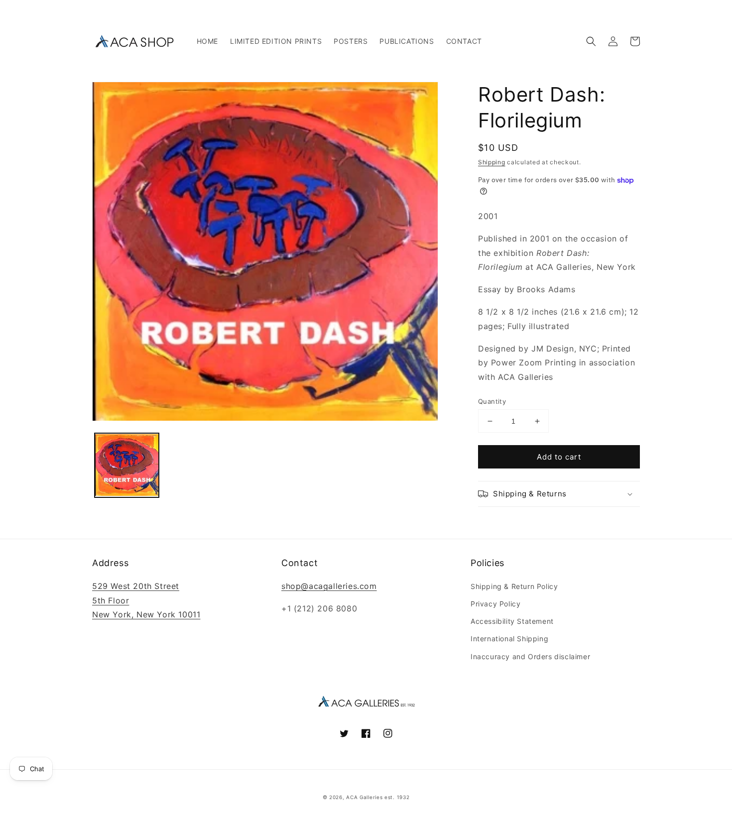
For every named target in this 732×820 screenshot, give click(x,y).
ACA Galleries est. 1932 (377, 797)
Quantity (492, 401)
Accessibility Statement (512, 621)
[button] (591, 41)
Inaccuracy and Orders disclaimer (530, 656)
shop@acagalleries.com (329, 586)
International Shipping (509, 638)
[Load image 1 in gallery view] (127, 466)
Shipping (491, 162)
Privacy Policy (495, 603)
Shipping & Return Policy (514, 586)
